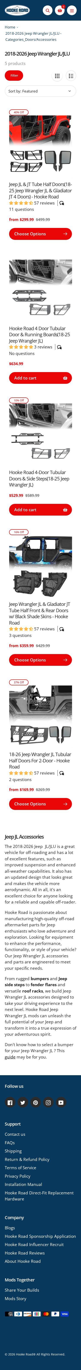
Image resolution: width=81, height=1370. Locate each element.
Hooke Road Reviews (25, 1253)
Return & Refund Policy (27, 1159)
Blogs (10, 1228)
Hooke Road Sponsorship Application (40, 1236)
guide (10, 1057)
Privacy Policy (17, 1176)
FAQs (10, 1143)
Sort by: (14, 91)
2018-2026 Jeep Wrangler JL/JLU (32, 33)
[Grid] (57, 75)
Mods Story (15, 1298)
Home (10, 27)
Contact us (15, 1134)
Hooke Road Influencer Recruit (34, 1244)
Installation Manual (23, 1184)
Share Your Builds (22, 1290)
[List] (71, 75)
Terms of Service (20, 1168)
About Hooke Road (23, 1261)
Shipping (13, 1151)
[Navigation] (72, 10)
